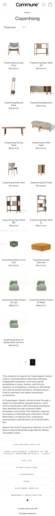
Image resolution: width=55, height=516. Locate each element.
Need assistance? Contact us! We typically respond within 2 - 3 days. (27, 452)
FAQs (27, 481)
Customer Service (26, 488)
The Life (27, 460)
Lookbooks (27, 474)
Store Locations (27, 467)
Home (26, 12)
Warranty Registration (26, 495)
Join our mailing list (27, 444)
